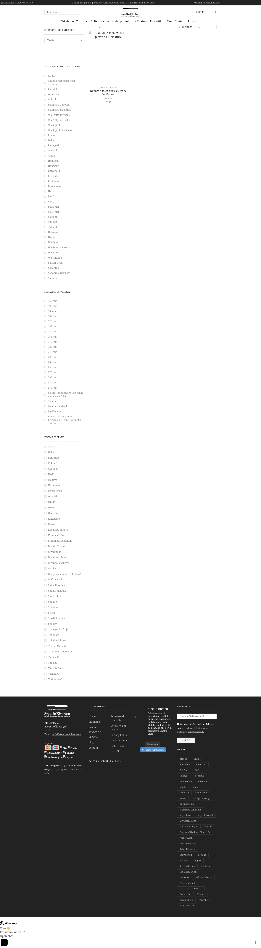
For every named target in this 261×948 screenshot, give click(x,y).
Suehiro (52, 624)
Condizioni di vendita (118, 727)
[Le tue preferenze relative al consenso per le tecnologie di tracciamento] (256, 943)
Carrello (115, 751)
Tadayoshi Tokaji (58, 629)
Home (92, 716)
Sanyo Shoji (54, 596)
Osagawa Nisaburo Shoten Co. (65, 574)
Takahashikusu (57, 640)
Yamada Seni (55, 668)
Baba (51, 452)
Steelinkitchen (56, 618)
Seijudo (52, 601)
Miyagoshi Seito (57, 557)
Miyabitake (54, 552)
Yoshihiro (53, 673)
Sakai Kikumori (57, 585)
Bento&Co (54, 457)
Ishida (51, 502)
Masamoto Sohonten (60, 540)
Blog (91, 742)
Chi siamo (94, 721)
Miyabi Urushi (56, 546)
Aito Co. (52, 446)
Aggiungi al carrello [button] (110, 79)
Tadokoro (53, 635)
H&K (51, 474)
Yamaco (52, 662)
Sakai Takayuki (57, 590)
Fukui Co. (53, 463)
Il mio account (119, 740)
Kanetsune (54, 518)
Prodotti (93, 736)
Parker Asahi (55, 579)
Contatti (93, 747)
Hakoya (52, 480)
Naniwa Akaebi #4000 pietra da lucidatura (108, 92)
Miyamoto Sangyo (58, 563)
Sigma (51, 612)
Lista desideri (118, 746)
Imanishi (53, 496)
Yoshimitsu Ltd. (57, 679)
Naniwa (108, 98)
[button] (200, 12)
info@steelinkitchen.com (66, 734)
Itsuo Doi (53, 513)
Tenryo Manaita (57, 646)
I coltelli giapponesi (95, 729)
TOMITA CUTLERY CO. (61, 651)
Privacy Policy (57, 769)
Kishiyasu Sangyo (58, 529)
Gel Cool (53, 468)
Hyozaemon (55, 491)
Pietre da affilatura (108, 87)
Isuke (51, 507)
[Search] (77, 12)
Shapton (53, 607)
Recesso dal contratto (117, 718)
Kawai (51, 524)
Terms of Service (74, 769)
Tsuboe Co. (54, 657)
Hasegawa (54, 485)
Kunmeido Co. (56, 535)
